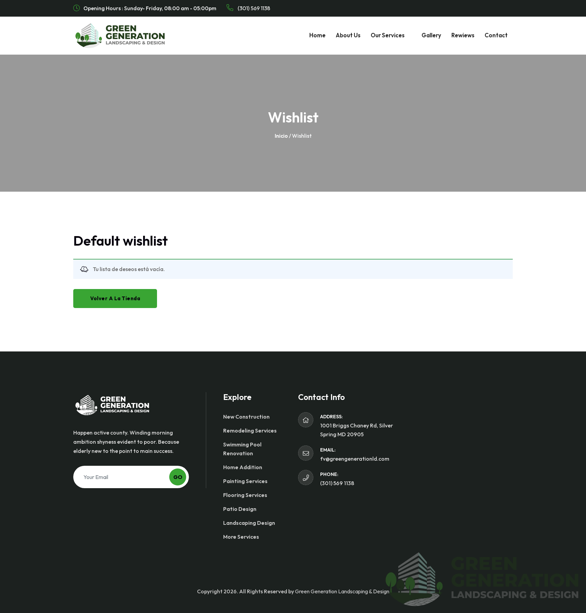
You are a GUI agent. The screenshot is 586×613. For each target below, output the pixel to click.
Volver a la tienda (115, 298)
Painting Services (245, 481)
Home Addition (242, 467)
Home (317, 35)
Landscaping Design (249, 522)
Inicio (281, 135)
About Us (348, 35)
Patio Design (239, 508)
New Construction (246, 416)
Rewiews (462, 35)
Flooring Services (245, 495)
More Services (241, 536)
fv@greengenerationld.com (354, 458)
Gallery (431, 35)
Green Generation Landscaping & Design (342, 591)
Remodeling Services (250, 430)
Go (177, 477)
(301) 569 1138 (253, 8)
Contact (496, 35)
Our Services (388, 35)
